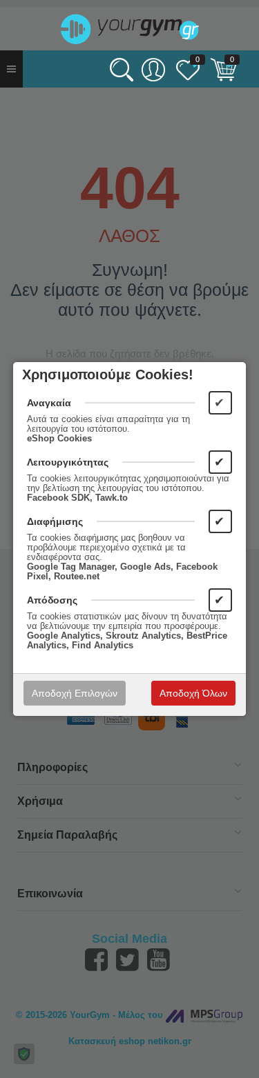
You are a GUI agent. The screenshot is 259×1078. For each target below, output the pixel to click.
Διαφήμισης (55, 521)
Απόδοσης (52, 600)
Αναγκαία (49, 402)
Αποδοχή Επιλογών (74, 693)
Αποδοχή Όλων (193, 693)
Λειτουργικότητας (67, 462)
